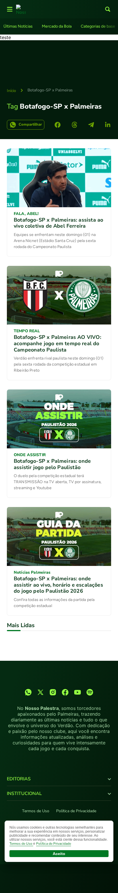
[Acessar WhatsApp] (28, 692)
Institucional (24, 793)
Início (11, 90)
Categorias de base (98, 26)
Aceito (59, 853)
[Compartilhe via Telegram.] (91, 124)
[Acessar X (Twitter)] (40, 692)
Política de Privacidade (76, 811)
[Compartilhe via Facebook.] (57, 124)
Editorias (19, 779)
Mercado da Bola (57, 26)
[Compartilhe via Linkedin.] (107, 124)
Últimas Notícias (18, 26)
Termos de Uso (35, 811)
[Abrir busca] (107, 9)
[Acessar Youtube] (77, 692)
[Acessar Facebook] (65, 692)
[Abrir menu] (10, 9)
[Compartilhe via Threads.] (74, 124)
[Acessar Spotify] (90, 692)
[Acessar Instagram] (53, 692)
